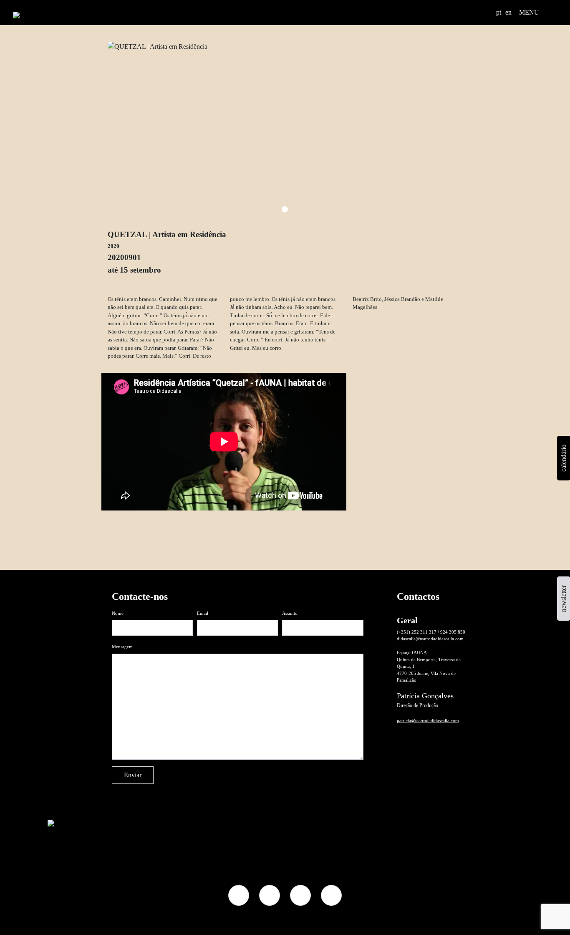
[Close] (450, 538)
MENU (529, 12)
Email (202, 613)
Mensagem (122, 646)
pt (498, 12)
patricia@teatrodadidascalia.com (428, 720)
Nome (118, 613)
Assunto (290, 613)
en (508, 12)
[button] (486, 12)
